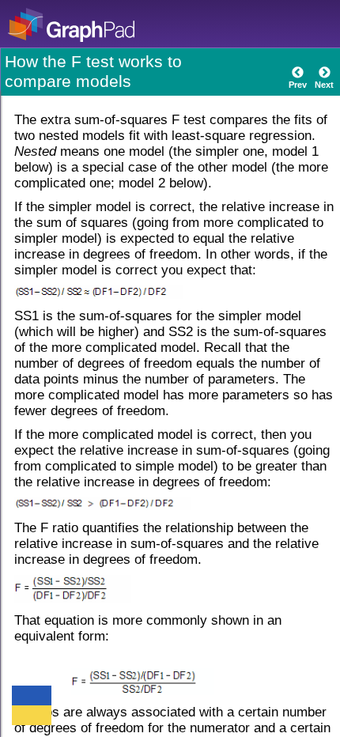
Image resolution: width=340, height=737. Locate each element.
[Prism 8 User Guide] (98, 25)
